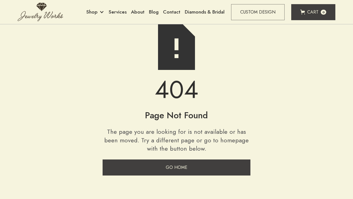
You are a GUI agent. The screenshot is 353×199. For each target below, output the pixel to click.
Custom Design (258, 12)
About (138, 11)
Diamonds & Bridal (204, 11)
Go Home (176, 167)
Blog (154, 11)
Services (118, 11)
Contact (171, 11)
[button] (95, 12)
